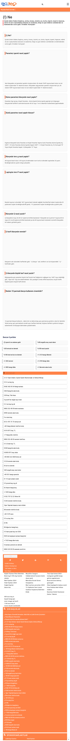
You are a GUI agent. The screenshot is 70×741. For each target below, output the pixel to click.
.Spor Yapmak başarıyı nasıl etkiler (15, 693)
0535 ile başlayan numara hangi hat (15, 710)
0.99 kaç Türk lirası (10, 631)
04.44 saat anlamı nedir (12, 727)
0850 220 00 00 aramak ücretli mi (15, 717)
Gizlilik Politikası (9, 563)
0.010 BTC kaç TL (10, 651)
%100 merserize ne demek (13, 355)
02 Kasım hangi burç (11, 683)
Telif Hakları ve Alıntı (10, 568)
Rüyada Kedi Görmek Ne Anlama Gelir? (16, 619)
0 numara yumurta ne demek (13, 715)
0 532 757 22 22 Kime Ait (12, 688)
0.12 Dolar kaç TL (10, 658)
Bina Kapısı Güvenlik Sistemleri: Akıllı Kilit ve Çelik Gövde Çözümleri (25, 614)
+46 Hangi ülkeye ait (11, 730)
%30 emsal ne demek (11, 348)
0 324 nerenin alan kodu (12, 668)
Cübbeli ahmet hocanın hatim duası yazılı (35, 577)
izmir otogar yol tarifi (11, 601)
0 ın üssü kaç (9, 644)
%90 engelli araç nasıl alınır (46, 342)
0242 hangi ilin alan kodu (12, 725)
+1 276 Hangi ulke (43, 361)
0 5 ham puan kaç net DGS (12, 707)
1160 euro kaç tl (9, 603)
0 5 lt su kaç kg (9, 624)
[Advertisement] (35, 69)
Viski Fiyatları (31, 738)
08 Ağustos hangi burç (12, 705)
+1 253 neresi (8, 361)
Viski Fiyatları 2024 (10, 583)
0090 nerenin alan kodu (12, 641)
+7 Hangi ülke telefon (11, 653)
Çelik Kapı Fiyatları (10, 738)
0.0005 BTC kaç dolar (11, 663)
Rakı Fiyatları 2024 (10, 580)
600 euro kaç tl (9, 596)
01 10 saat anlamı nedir (12, 678)
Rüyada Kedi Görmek (7, 10)
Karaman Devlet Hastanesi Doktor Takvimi (55, 593)
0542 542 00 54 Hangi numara (14, 627)
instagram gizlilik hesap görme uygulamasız (55, 577)
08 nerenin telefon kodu (12, 695)
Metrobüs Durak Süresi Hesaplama (33, 582)
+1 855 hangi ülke (10, 367)
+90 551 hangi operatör (12, 676)
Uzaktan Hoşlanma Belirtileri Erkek (35, 591)
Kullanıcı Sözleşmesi (11, 566)
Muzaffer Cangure (32, 573)
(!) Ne (6, 703)
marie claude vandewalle (12, 606)
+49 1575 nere (9, 698)
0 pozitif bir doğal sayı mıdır (13, 634)
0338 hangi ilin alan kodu (12, 661)
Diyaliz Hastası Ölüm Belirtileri (14, 573)
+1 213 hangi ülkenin (44, 355)
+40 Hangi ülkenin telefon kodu (14, 649)
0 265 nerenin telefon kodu (13, 690)
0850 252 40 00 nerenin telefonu (14, 656)
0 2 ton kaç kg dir (10, 636)
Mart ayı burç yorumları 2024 (35, 585)
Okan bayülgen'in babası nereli (57, 585)
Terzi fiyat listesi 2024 (54, 573)
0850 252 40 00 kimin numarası (14, 639)
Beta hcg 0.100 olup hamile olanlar (13, 577)
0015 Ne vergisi (9, 720)
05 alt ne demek (10, 671)
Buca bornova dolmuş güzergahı (54, 582)
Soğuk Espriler (9, 585)
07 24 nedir (8, 722)
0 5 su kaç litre (9, 700)
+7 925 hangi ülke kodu (12, 712)
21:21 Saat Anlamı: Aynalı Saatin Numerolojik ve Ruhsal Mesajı (23, 622)
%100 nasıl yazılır (43, 348)
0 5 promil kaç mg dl (11, 680)
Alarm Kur (7, 587)
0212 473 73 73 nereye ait (12, 646)
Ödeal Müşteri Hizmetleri (12, 617)
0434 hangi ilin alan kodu (12, 629)
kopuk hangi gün (9, 599)
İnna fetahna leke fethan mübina (55, 589)
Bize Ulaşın (8, 571)
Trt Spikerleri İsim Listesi (34, 587)
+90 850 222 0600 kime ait (12, 666)
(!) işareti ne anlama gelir (12, 342)
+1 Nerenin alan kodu (44, 367)
